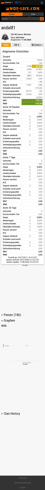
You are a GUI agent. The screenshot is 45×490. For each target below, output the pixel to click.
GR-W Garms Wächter (21, 34)
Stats (6, 44)
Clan (33, 14)
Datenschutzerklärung (22, 483)
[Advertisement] (22, 288)
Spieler (12, 14)
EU (19, 2)
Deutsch (8, 2)
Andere (37, 44)
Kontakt (22, 487)
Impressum (22, 478)
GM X (16, 44)
